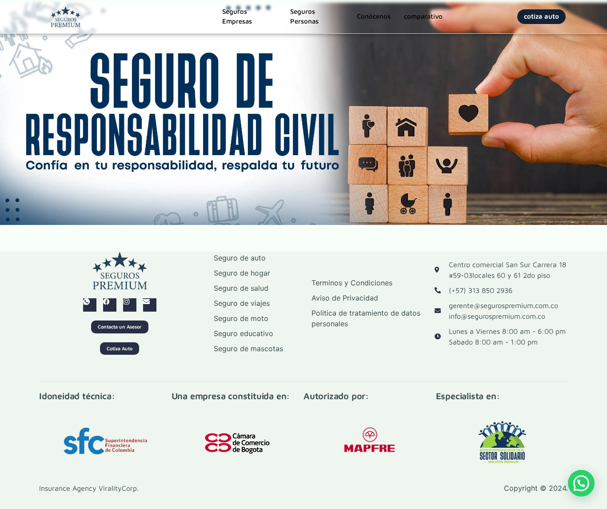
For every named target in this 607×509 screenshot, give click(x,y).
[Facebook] (109, 305)
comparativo (423, 16)
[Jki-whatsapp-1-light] (89, 305)
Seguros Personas (304, 16)
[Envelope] (149, 305)
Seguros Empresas (237, 16)
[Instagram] (129, 305)
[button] (581, 483)
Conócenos (374, 16)
